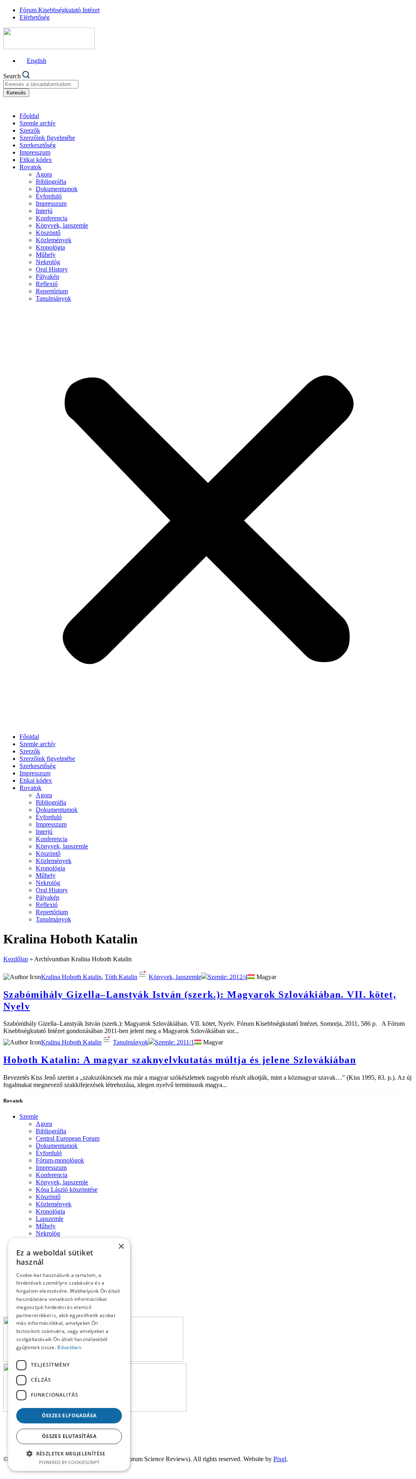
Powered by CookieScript (69, 1462)
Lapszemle (49, 1218)
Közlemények (54, 240)
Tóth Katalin (121, 976)
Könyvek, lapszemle (62, 225)
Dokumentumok (57, 188)
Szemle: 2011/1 (174, 1042)
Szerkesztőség (38, 145)
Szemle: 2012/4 (227, 976)
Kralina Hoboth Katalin (71, 976)
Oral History (52, 269)
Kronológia (50, 247)
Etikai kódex (36, 159)
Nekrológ (48, 261)
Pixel (279, 1458)
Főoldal (29, 115)
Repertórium (52, 291)
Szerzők (30, 130)
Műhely (46, 254)
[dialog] (69, 1354)
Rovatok (30, 167)
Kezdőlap (15, 959)
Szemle (29, 1116)
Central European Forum (68, 1138)
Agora (44, 174)
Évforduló (49, 196)
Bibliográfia (51, 181)
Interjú (44, 210)
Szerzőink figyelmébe (47, 137)
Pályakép (47, 276)
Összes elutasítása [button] (69, 1436)
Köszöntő (48, 232)
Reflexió (47, 283)
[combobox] (40, 84)
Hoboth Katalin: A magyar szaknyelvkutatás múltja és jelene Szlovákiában (179, 1060)
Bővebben (69, 1347)
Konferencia (51, 218)
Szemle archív (38, 123)
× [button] (121, 1247)
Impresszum (35, 152)
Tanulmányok (53, 298)
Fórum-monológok (60, 1160)
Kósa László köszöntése (67, 1189)
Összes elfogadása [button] (69, 1415)
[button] (208, 518)
